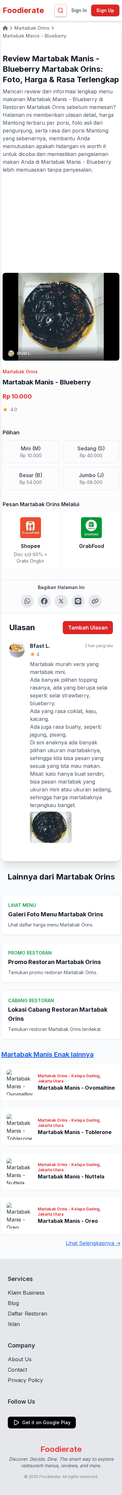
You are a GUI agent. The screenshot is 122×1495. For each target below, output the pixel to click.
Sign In (79, 10)
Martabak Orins (20, 371)
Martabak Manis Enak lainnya (47, 1054)
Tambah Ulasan (88, 627)
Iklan (14, 1324)
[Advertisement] (61, 222)
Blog (13, 1303)
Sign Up (105, 10)
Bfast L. (24, 353)
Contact (17, 1369)
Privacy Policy (25, 1380)
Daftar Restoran (27, 1313)
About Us (20, 1359)
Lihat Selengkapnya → (93, 1243)
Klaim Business (26, 1292)
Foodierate (23, 10)
